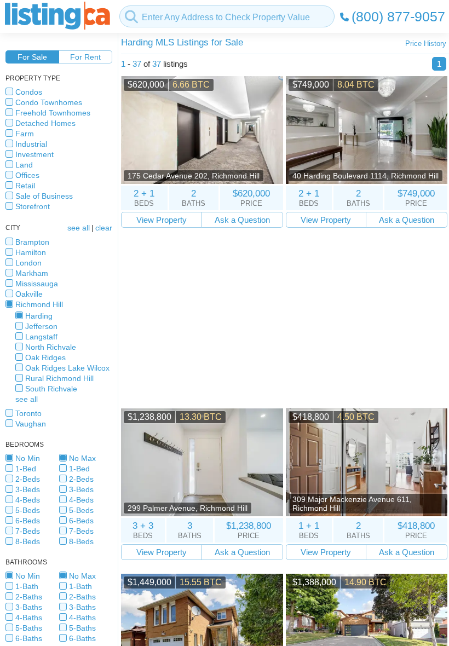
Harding (39, 316)
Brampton (32, 242)
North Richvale (50, 347)
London (28, 262)
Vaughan (30, 423)
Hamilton (30, 252)
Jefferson (41, 326)
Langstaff (41, 336)
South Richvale (51, 388)
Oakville (29, 294)
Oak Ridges (45, 357)
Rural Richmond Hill (59, 378)
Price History (425, 43)
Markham (31, 273)
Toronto (28, 413)
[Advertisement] (284, 318)
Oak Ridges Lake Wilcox (67, 368)
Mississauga (36, 283)
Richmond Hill (39, 304)
